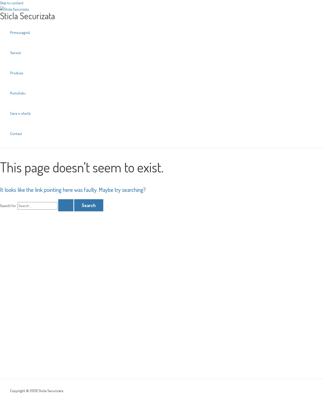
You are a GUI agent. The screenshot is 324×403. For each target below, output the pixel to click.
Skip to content (12, 3)
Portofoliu (18, 93)
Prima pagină (20, 32)
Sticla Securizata (27, 15)
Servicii (15, 52)
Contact (16, 133)
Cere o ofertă (20, 113)
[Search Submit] (65, 205)
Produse (16, 73)
